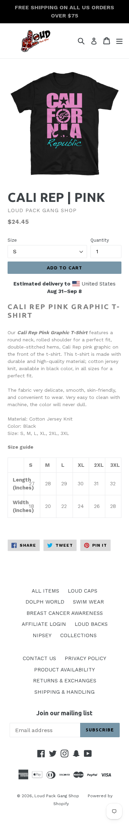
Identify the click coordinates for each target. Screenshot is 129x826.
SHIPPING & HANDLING (64, 692)
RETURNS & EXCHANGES (64, 681)
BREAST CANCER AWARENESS (64, 613)
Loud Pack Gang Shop (56, 795)
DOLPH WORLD (44, 602)
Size (12, 240)
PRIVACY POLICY (85, 658)
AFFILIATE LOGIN (44, 624)
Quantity (99, 240)
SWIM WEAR (88, 602)
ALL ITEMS (45, 591)
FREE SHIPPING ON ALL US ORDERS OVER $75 (64, 11)
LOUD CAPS (82, 591)
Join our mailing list (64, 712)
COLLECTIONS (78, 635)
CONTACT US (39, 658)
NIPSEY (42, 635)
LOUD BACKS (91, 624)
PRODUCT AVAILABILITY (64, 670)
